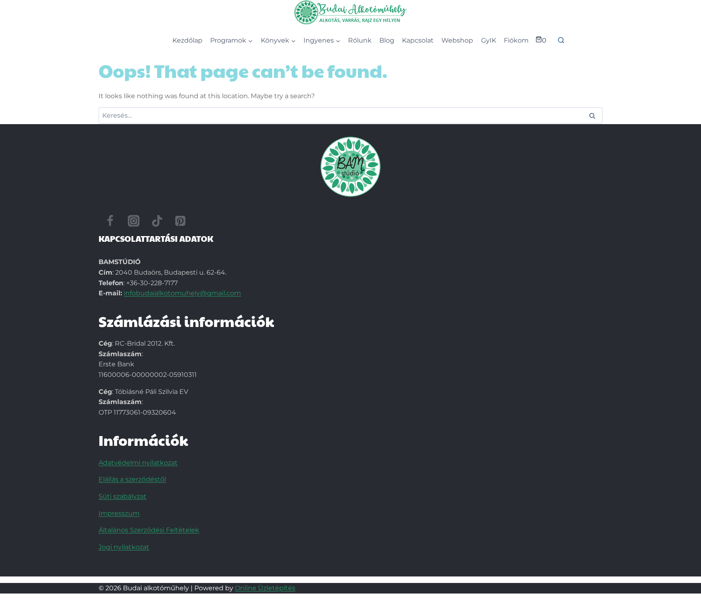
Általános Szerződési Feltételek (149, 530)
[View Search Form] (561, 40)
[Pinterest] (180, 221)
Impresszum (119, 513)
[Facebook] (110, 221)
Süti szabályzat (122, 496)
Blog (386, 40)
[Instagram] (134, 221)
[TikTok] (157, 221)
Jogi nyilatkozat (124, 547)
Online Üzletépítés (265, 588)
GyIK (488, 40)
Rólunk (360, 40)
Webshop (457, 40)
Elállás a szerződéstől (132, 479)
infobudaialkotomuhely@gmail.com (182, 293)
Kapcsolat (418, 40)
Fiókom (516, 40)
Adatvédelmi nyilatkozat (138, 463)
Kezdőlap (187, 40)
